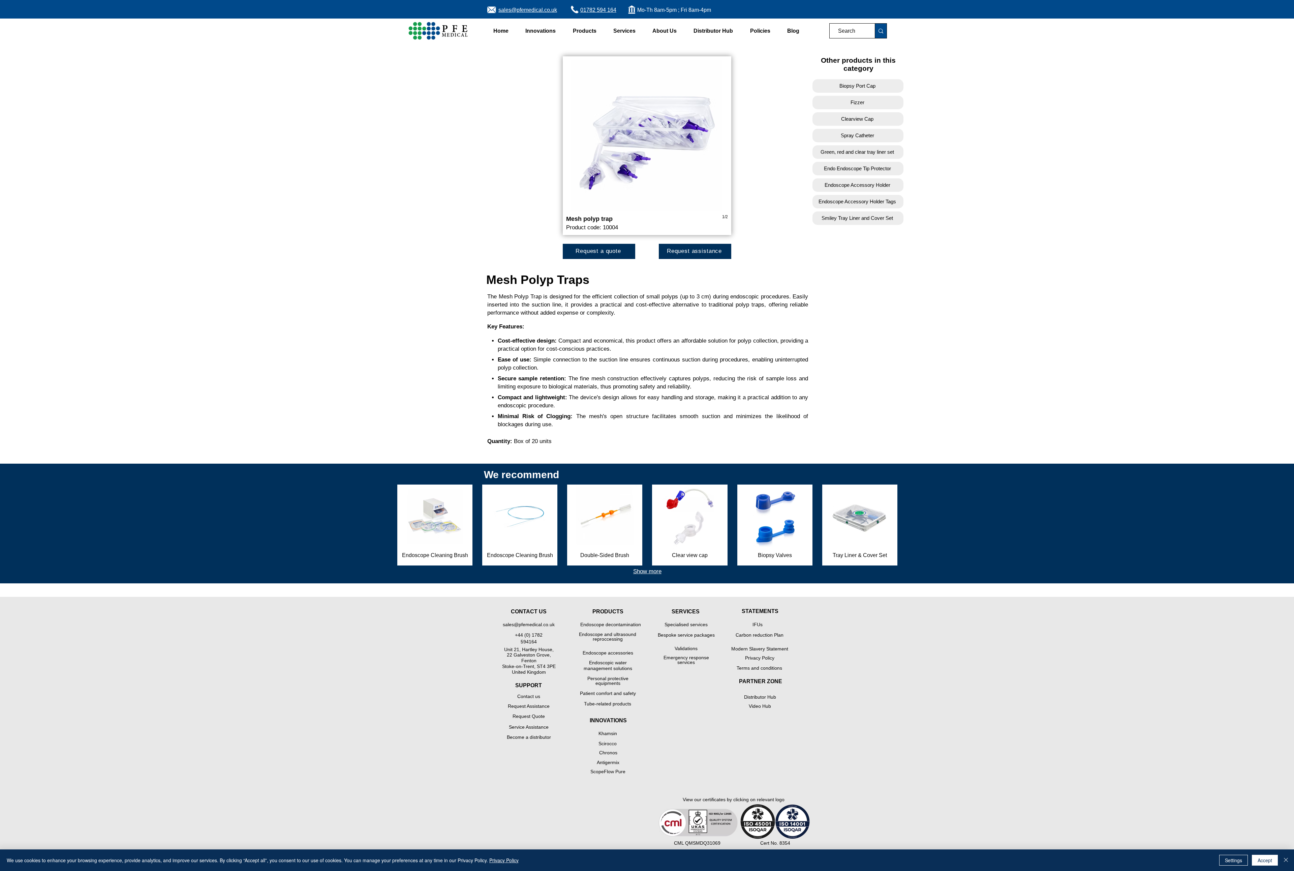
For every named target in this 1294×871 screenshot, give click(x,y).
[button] (540, 31)
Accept (1265, 860)
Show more (647, 571)
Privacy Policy (504, 860)
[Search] (881, 31)
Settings (1233, 860)
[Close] (1286, 860)
